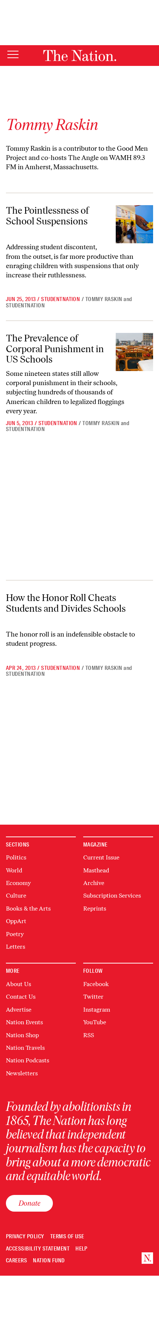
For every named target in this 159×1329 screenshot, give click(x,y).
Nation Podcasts (27, 1060)
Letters (15, 946)
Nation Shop (22, 1035)
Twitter (93, 996)
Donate (29, 1203)
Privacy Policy (25, 1236)
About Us (18, 984)
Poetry (15, 934)
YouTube (94, 1022)
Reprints (94, 908)
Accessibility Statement (38, 1249)
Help (81, 1249)
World (14, 870)
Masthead (96, 870)
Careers (16, 1261)
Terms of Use (67, 1236)
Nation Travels (25, 1047)
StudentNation (60, 299)
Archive (93, 882)
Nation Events (24, 1022)
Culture (16, 895)
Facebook (96, 984)
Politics (16, 857)
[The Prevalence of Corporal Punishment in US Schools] (134, 352)
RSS (88, 1035)
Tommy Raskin (103, 299)
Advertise (18, 1009)
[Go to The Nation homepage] (79, 55)
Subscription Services (112, 895)
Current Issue (101, 857)
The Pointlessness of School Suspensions (47, 215)
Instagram (96, 1009)
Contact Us (20, 996)
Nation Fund (48, 1261)
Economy (18, 882)
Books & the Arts (28, 908)
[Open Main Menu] (12, 55)
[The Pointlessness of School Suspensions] (134, 224)
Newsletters (22, 1073)
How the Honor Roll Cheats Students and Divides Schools (66, 603)
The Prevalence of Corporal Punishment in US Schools (55, 348)
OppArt (16, 921)
